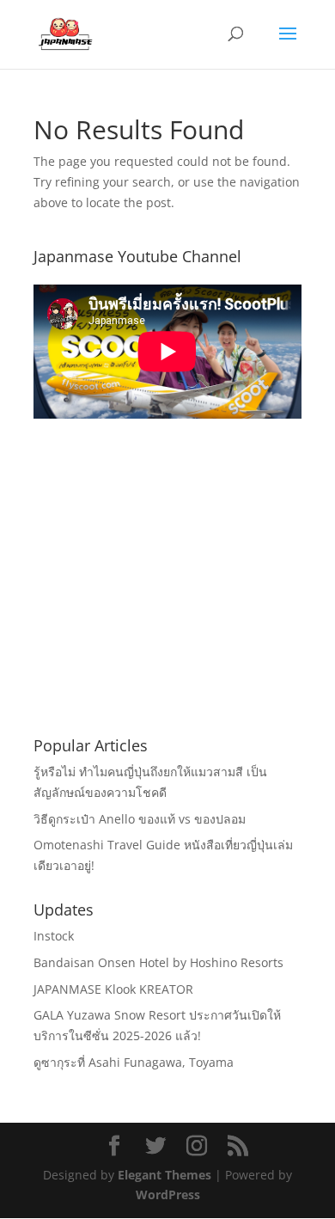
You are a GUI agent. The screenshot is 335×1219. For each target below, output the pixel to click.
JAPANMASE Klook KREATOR (113, 989)
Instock (54, 936)
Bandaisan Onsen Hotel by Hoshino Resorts (158, 962)
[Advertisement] (167, 598)
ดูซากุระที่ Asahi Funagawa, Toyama (134, 1062)
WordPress (168, 1194)
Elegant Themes (164, 1175)
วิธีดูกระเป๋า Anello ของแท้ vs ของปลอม (140, 819)
